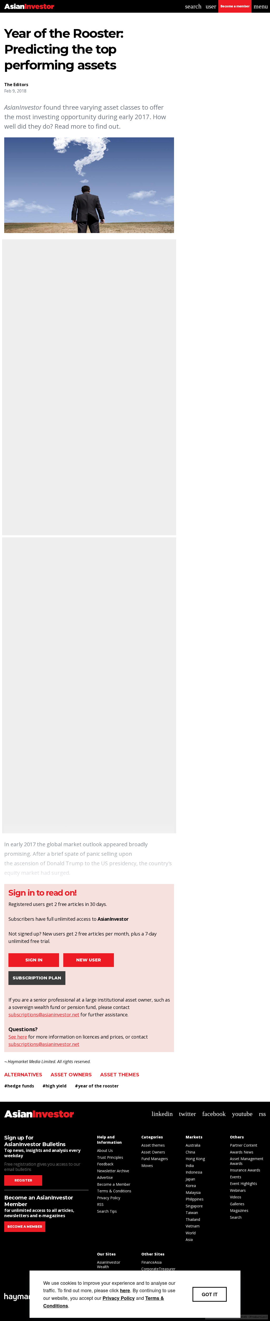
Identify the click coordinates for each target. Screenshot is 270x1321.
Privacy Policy (108, 1197)
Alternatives (23, 1075)
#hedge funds (19, 1086)
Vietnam (193, 1226)
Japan (190, 1179)
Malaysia (193, 1192)
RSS (100, 1204)
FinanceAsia (151, 1262)
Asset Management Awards (246, 1161)
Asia (189, 1239)
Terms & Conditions (114, 1190)
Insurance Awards (245, 1170)
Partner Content (243, 1145)
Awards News (241, 1152)
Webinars (238, 1190)
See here (17, 1037)
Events (235, 1176)
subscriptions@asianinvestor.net (43, 1014)
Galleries (237, 1203)
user (211, 6)
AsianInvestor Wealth (108, 1264)
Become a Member (113, 1184)
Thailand (193, 1219)
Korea (191, 1185)
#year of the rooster (97, 1086)
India (190, 1165)
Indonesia (194, 1172)
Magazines (239, 1210)
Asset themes (119, 1075)
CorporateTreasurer (158, 1268)
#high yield (54, 1086)
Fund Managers (154, 1158)
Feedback (105, 1163)
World (191, 1232)
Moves (147, 1165)
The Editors (16, 84)
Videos (235, 1196)
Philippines (195, 1199)
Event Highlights (243, 1183)
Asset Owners (71, 1075)
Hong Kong (195, 1158)
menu (261, 6)
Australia (193, 1145)
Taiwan (192, 1212)
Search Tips (107, 1211)
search (193, 6)
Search (236, 1217)
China (190, 1152)
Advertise (105, 1177)
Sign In (33, 959)
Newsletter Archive (113, 1170)
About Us (105, 1150)
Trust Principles (110, 1157)
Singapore (194, 1205)
